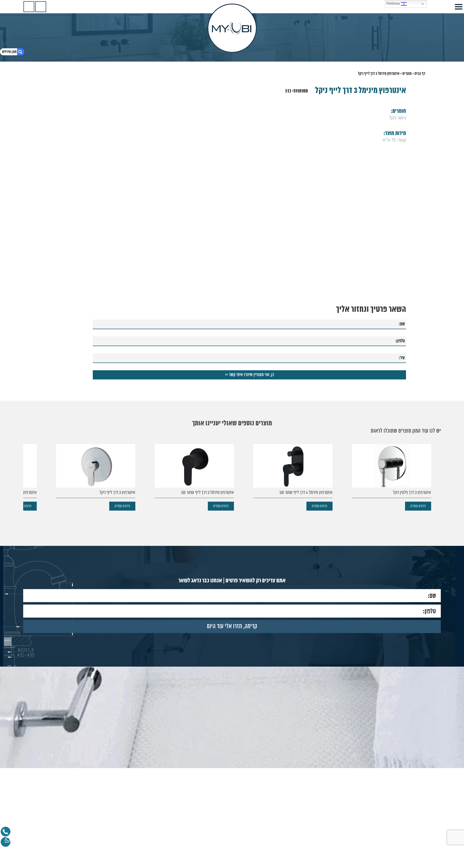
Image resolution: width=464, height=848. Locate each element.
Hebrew (393, 3)
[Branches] (29, 6)
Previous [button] (438, 469)
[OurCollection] (41, 6)
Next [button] (26, 469)
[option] (391, 477)
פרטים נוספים (418, 506)
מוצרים (407, 73)
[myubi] (232, 28)
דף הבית (419, 73)
